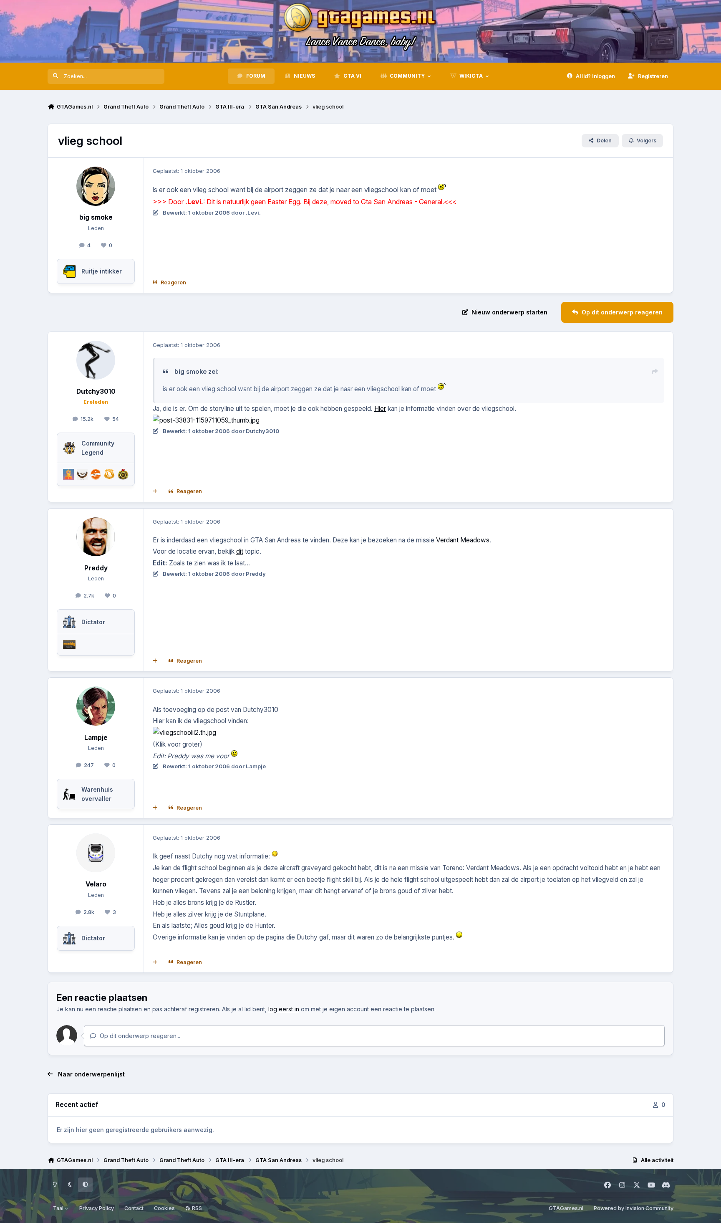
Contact (134, 1208)
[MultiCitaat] (155, 491)
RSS (196, 1208)
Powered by (633, 1208)
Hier (380, 409)
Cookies (164, 1208)
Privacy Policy (96, 1208)
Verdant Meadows (462, 540)
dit (239, 551)
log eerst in (283, 1009)
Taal (59, 1208)
